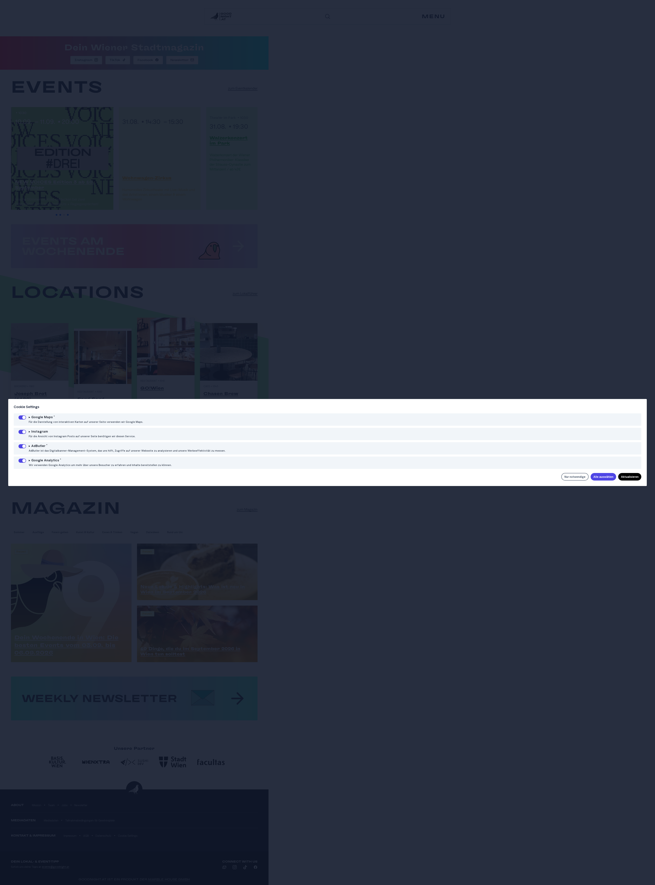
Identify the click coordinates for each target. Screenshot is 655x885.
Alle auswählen (603, 476)
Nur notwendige (574, 476)
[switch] (22, 417)
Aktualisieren (630, 476)
